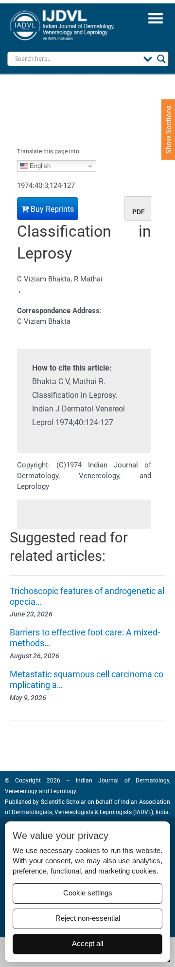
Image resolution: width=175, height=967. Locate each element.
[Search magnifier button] (161, 59)
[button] (155, 18)
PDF (138, 212)
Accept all (87, 944)
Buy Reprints (51, 209)
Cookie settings (87, 893)
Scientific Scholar (62, 802)
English (39, 165)
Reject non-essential (87, 918)
